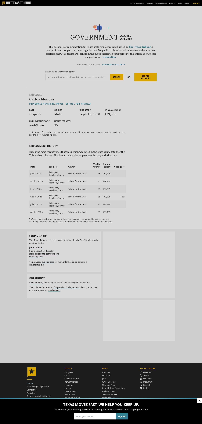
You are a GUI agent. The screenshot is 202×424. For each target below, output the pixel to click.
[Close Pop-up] (199, 400)
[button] (101, 212)
